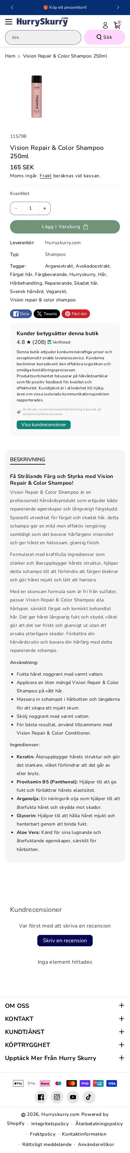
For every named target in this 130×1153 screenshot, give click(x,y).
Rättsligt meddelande (46, 1144)
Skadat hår (85, 283)
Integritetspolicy (50, 1124)
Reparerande (58, 283)
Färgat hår (21, 274)
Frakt (46, 176)
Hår (102, 274)
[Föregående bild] (12, 7)
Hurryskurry (82, 274)
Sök (107, 37)
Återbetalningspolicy (99, 1124)
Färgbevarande (51, 274)
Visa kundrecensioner (43, 424)
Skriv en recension (65, 940)
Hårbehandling (26, 283)
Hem (10, 56)
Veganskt (56, 291)
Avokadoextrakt (93, 266)
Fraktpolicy (43, 1134)
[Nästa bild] (118, 7)
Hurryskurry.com (60, 1114)
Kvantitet (19, 193)
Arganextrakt (59, 266)
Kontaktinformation (84, 1134)
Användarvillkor (96, 1144)
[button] (10, 21)
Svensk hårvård (26, 291)
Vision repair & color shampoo (43, 300)
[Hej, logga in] (105, 25)
